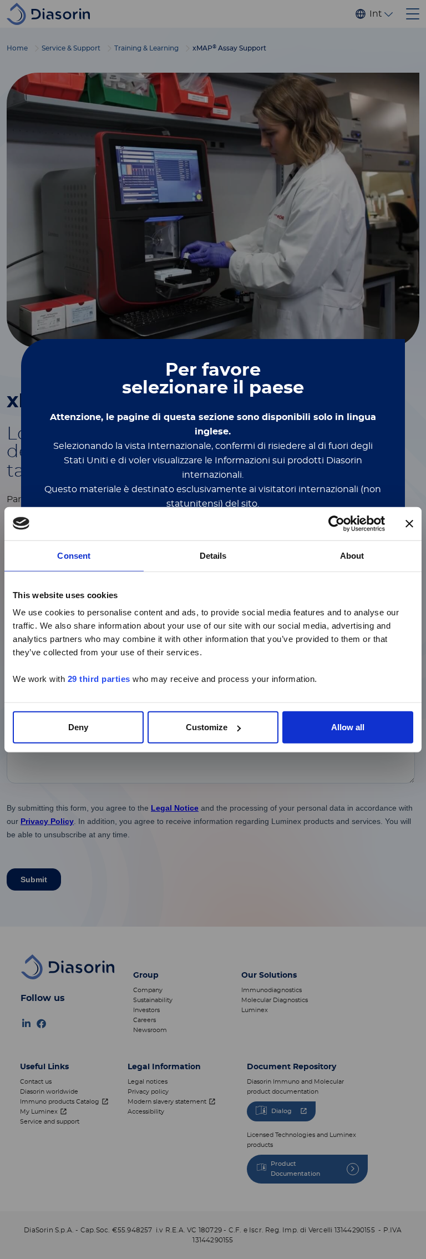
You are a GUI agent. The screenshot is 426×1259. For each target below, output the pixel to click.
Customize (206, 727)
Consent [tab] (73, 555)
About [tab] (352, 555)
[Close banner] (409, 523)
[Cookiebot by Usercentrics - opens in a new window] (336, 523)
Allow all (347, 727)
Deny (78, 727)
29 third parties (99, 679)
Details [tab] (213, 555)
